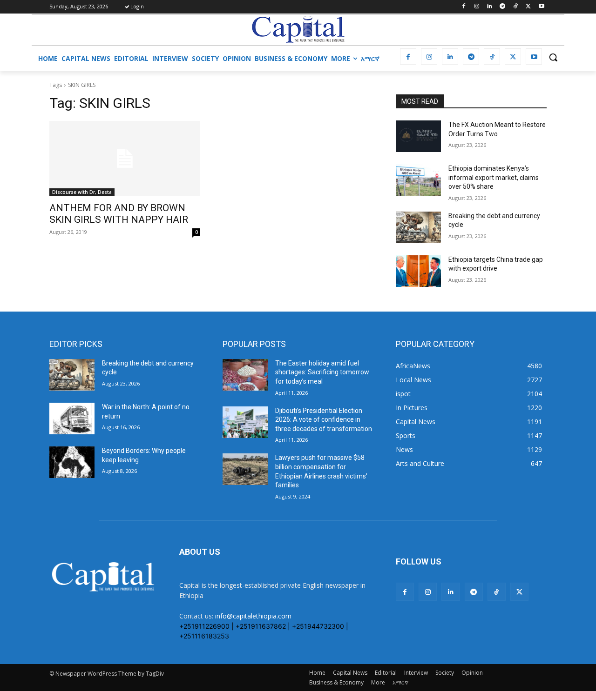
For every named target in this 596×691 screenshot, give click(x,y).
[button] (553, 57)
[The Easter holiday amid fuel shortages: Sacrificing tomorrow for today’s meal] (245, 375)
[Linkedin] (489, 6)
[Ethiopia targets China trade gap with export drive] (418, 271)
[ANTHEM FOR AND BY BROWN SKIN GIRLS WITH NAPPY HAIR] (124, 158)
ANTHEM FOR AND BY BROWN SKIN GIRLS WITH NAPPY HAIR (118, 213)
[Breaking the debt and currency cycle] (418, 227)
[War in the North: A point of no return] (72, 418)
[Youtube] (541, 6)
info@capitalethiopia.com (253, 615)
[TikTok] (515, 6)
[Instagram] (476, 6)
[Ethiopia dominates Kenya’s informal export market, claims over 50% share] (418, 180)
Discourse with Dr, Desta (82, 192)
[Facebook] (463, 6)
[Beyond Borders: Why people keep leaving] (72, 462)
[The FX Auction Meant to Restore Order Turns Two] (418, 136)
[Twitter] (528, 6)
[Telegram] (502, 6)
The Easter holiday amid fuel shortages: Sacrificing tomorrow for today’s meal (322, 372)
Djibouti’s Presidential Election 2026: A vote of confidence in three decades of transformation (323, 419)
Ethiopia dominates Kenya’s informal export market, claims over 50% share (493, 177)
